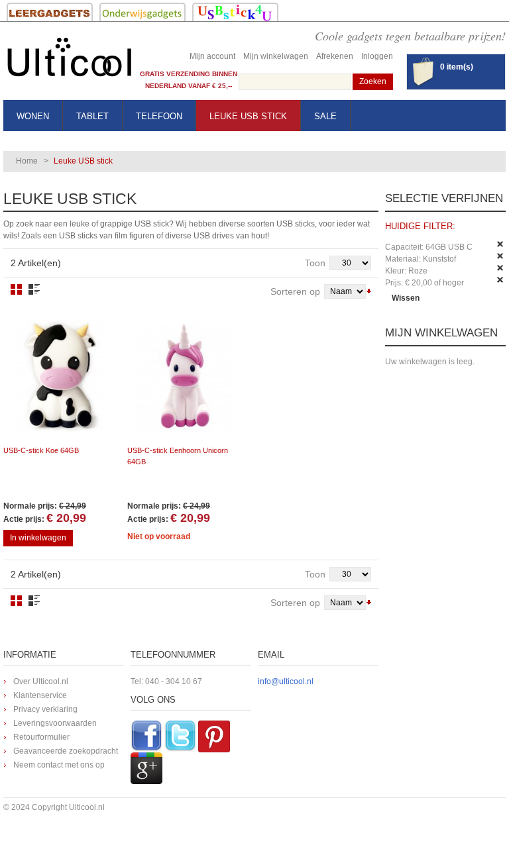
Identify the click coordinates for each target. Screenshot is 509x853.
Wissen (406, 298)
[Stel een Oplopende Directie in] (369, 290)
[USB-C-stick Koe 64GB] (60, 377)
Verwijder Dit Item (500, 244)
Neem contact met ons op (59, 765)
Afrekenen (334, 56)
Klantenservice (40, 695)
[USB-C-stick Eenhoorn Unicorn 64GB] (184, 377)
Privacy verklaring (45, 709)
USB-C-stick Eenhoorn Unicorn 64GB (177, 456)
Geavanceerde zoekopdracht (65, 751)
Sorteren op (295, 291)
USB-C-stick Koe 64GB (41, 450)
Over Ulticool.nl (40, 681)
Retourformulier (41, 737)
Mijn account (212, 56)
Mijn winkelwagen (275, 56)
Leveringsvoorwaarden (55, 723)
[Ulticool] (69, 60)
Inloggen (377, 56)
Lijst (34, 289)
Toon (315, 263)
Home (27, 161)
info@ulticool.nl (285, 681)
